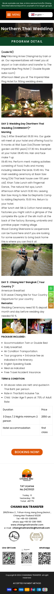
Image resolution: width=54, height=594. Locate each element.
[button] (13, 14)
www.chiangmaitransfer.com (27, 524)
